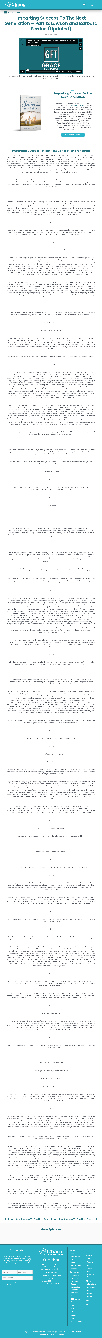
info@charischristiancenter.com (51, 1275)
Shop (88, 1281)
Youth (73, 1315)
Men (72, 1309)
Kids (72, 1318)
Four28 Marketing (74, 1332)
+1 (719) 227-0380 (51, 1273)
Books (89, 1293)
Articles (74, 1296)
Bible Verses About (75, 1300)
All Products (91, 1284)
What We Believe (74, 1261)
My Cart (90, 1290)
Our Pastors (75, 1257)
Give (88, 1300)
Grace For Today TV (15, 12)
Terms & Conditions (57, 1334)
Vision (73, 1254)
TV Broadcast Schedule (76, 1288)
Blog (88, 1304)
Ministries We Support (76, 1266)
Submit (8, 1284)
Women (74, 1312)
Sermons (74, 1278)
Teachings (74, 1272)
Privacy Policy (43, 1334)
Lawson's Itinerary (90, 1275)
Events (89, 1255)
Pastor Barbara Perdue (78, 105)
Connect (74, 1305)
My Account (91, 1287)
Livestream (75, 1275)
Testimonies (75, 1293)
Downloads (91, 1296)
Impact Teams (76, 1321)
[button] (84, 4)
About (73, 1250)
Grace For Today (74, 1282)
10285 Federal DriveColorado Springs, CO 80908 (51, 1268)
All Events (90, 1259)
